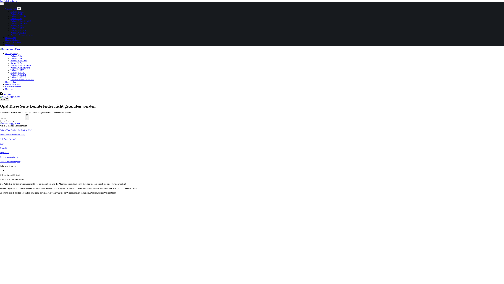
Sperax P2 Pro (16, 63)
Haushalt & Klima (12, 84)
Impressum (4, 152)
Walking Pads (11, 53)
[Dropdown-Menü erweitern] (19, 54)
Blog (2, 144)
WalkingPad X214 (18, 75)
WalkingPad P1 (16, 58)
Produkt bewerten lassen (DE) (12, 135)
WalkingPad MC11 (18, 70)
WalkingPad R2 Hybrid (20, 68)
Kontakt (3, 148)
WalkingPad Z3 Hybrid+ (20, 65)
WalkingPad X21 (17, 72)
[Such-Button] (27, 117)
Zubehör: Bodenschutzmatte (22, 79)
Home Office (10, 82)
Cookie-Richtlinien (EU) (10, 161)
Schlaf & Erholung (13, 87)
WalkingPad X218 (18, 77)
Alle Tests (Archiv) (8, 139)
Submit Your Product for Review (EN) (16, 130)
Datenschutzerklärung (9, 157)
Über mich (9, 89)
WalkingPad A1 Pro (18, 61)
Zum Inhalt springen (8, 1)
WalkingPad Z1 (16, 56)
